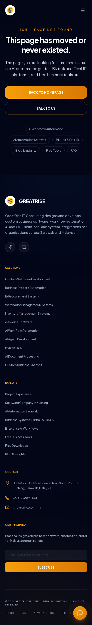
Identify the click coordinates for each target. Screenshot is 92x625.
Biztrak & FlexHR (67, 140)
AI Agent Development (20, 339)
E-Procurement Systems (22, 296)
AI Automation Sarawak (29, 140)
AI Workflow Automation (46, 129)
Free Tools (53, 150)
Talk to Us (46, 108)
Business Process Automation (25, 288)
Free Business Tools (18, 437)
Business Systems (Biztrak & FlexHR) (30, 420)
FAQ (74, 150)
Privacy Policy (44, 613)
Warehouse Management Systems (29, 305)
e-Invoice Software (18, 322)
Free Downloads (16, 445)
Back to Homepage (46, 92)
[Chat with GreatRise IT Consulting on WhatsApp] (24, 247)
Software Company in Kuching (26, 403)
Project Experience (18, 394)
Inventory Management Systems (27, 313)
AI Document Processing (22, 356)
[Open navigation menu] (82, 10)
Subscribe (46, 567)
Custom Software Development (27, 279)
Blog (10, 613)
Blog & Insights (25, 150)
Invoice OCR (13, 348)
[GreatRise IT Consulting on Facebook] (10, 247)
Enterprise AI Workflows (21, 428)
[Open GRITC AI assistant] (80, 613)
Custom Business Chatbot (23, 365)
